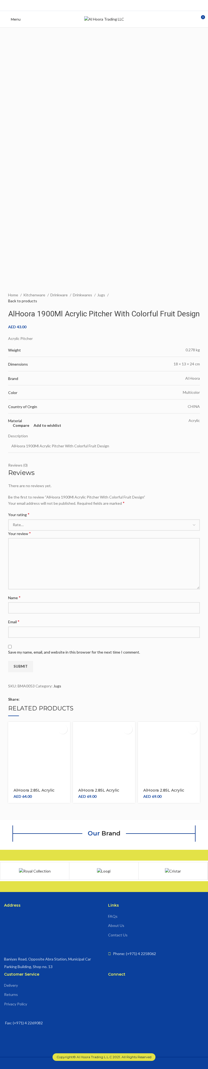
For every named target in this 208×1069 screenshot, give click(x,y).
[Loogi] (103, 871)
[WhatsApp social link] (112, 5)
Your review (19, 533)
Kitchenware (34, 295)
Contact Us (118, 935)
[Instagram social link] (104, 5)
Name (14, 597)
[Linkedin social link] (33, 699)
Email (14, 621)
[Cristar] (173, 871)
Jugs (101, 295)
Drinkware (59, 295)
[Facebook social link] (96, 5)
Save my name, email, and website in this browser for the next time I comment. (74, 652)
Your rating (19, 514)
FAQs (113, 916)
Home (13, 295)
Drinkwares (83, 295)
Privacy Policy (15, 1004)
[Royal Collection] (34, 871)
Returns (11, 994)
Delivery (11, 985)
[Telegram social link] (42, 699)
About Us (116, 925)
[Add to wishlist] (62, 729)
